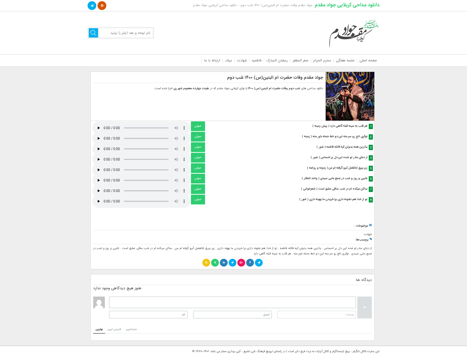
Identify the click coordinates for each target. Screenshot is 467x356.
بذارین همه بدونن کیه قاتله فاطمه (300, 248)
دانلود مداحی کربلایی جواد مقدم (347, 5)
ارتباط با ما (212, 60)
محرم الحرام (322, 60)
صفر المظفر (300, 60)
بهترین (99, 329)
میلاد (228, 60)
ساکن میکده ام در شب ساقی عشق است (147, 248)
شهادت (242, 60)
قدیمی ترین (114, 329)
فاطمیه (256, 60)
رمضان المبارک (277, 60)
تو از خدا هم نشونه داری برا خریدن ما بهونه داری (247, 248)
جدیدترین (131, 329)
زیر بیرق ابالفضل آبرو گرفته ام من (195, 248)
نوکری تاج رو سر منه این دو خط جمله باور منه (321, 253)
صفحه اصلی (368, 60)
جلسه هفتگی (345, 60)
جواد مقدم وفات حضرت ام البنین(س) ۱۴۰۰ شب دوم (275, 77)
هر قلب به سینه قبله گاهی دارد (272, 253)
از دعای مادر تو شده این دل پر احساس (348, 248)
